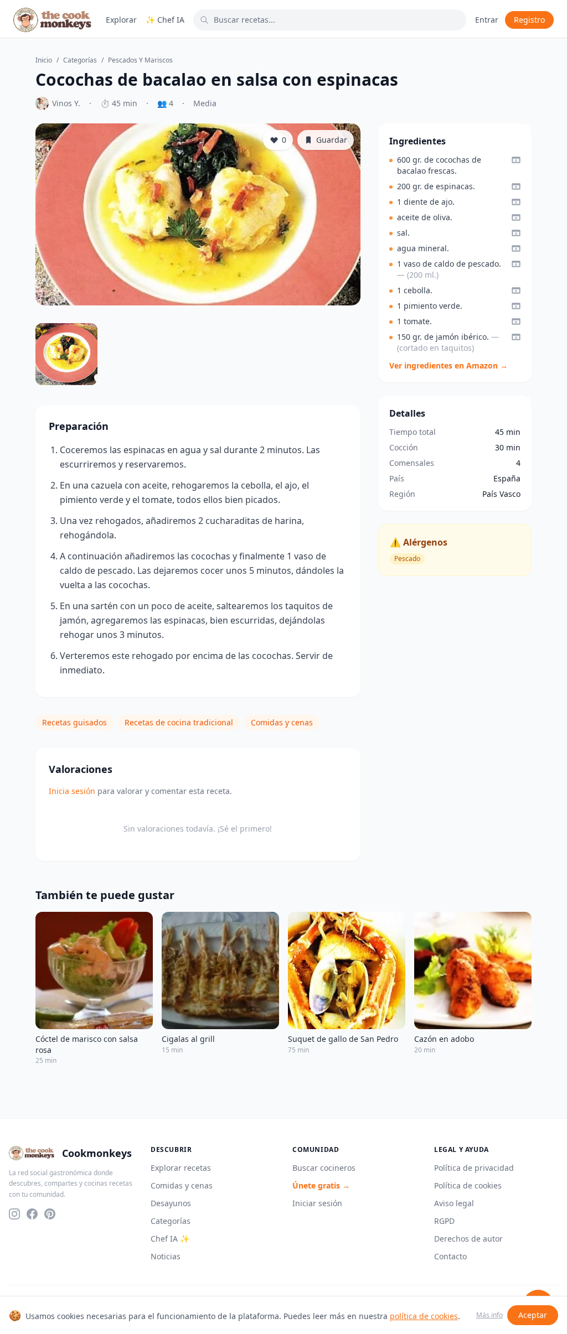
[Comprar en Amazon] (516, 159)
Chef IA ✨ (170, 1238)
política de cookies (424, 1316)
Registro (529, 19)
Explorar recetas (181, 1167)
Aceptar (532, 1315)
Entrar (486, 19)
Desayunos (171, 1203)
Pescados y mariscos (140, 60)
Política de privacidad (474, 1167)
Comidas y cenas (282, 722)
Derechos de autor (468, 1238)
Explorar (121, 19)
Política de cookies (468, 1185)
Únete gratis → (321, 1185)
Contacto (450, 1256)
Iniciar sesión (317, 1203)
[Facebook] (32, 1213)
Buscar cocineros (323, 1167)
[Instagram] (14, 1213)
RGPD (444, 1221)
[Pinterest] (49, 1213)
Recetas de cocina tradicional (179, 722)
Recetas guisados (74, 722)
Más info (489, 1315)
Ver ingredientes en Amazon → (448, 365)
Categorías (80, 60)
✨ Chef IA (165, 19)
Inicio (43, 60)
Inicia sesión (72, 791)
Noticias (166, 1256)
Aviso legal (454, 1203)
